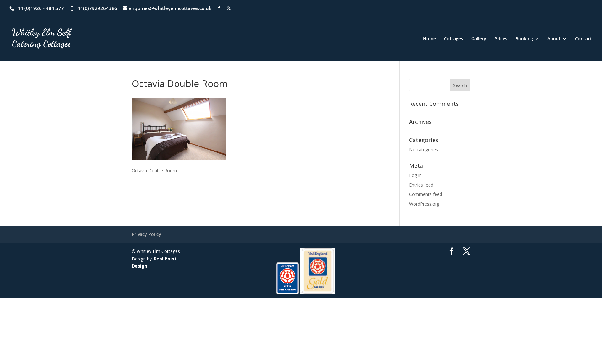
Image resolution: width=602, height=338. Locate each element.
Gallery (478, 39)
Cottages (453, 39)
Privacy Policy (146, 234)
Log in (415, 175)
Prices (500, 39)
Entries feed (421, 185)
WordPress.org (424, 204)
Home (429, 39)
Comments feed (425, 194)
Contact (583, 39)
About (554, 39)
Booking (524, 39)
